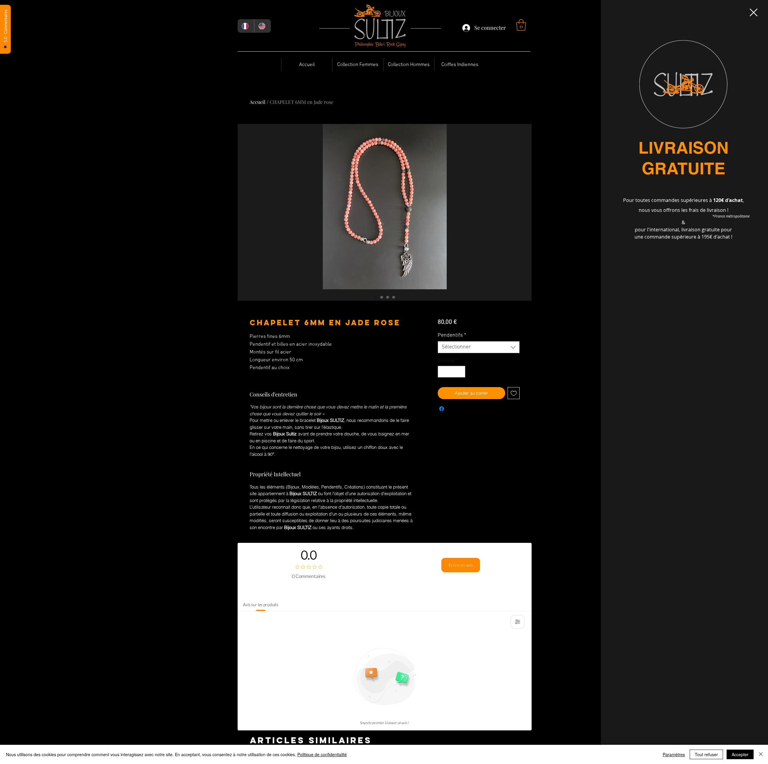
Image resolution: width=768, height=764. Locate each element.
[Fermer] (760, 754)
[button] (754, 12)
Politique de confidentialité (322, 754)
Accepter (740, 754)
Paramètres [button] (674, 754)
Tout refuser (706, 754)
